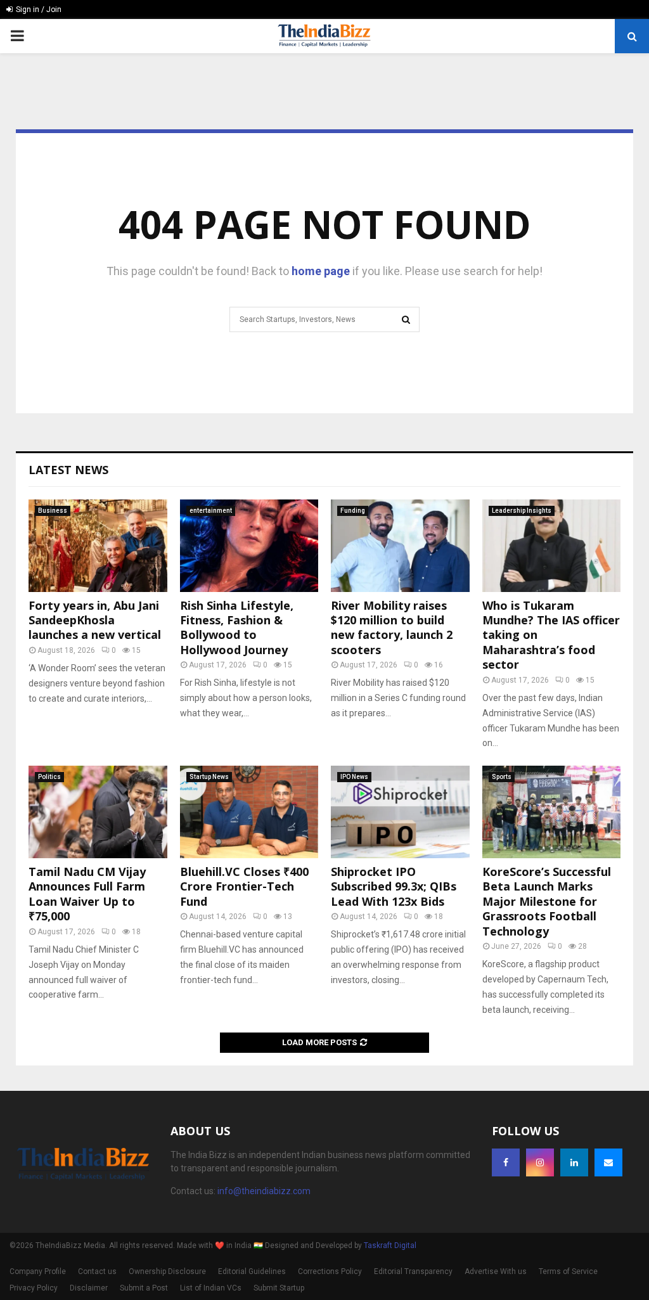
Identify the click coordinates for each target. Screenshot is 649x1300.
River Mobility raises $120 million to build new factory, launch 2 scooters (392, 627)
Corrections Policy (330, 1271)
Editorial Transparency (413, 1271)
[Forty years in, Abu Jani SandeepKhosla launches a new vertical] (98, 545)
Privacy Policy (34, 1288)
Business (52, 510)
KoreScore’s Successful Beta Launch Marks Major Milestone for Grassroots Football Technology (546, 901)
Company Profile (38, 1271)
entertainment (211, 510)
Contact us (97, 1271)
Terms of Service (568, 1271)
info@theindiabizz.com (264, 1191)
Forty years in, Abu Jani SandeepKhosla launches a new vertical (95, 620)
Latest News (68, 469)
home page (321, 271)
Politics (49, 776)
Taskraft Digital (390, 1245)
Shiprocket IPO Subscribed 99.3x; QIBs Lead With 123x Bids (393, 886)
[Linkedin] (574, 1162)
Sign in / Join (37, 9)
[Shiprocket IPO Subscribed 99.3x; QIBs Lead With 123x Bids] (400, 812)
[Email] (608, 1162)
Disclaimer (89, 1288)
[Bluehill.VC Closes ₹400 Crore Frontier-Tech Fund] (249, 812)
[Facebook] (506, 1162)
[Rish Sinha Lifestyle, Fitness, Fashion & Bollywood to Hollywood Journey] (249, 545)
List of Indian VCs (210, 1288)
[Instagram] (540, 1162)
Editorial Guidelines (252, 1271)
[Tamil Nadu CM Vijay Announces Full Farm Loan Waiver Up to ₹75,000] (98, 812)
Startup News (209, 776)
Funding (352, 510)
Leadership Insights (521, 510)
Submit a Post (144, 1288)
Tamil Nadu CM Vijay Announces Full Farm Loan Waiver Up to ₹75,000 (87, 894)
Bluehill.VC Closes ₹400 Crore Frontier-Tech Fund (244, 886)
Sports (501, 776)
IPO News (354, 776)
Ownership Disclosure (167, 1271)
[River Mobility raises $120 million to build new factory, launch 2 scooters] (400, 545)
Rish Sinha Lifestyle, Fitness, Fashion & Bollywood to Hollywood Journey (236, 627)
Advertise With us (496, 1271)
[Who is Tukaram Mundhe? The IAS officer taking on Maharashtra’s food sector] (551, 545)
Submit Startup (279, 1288)
